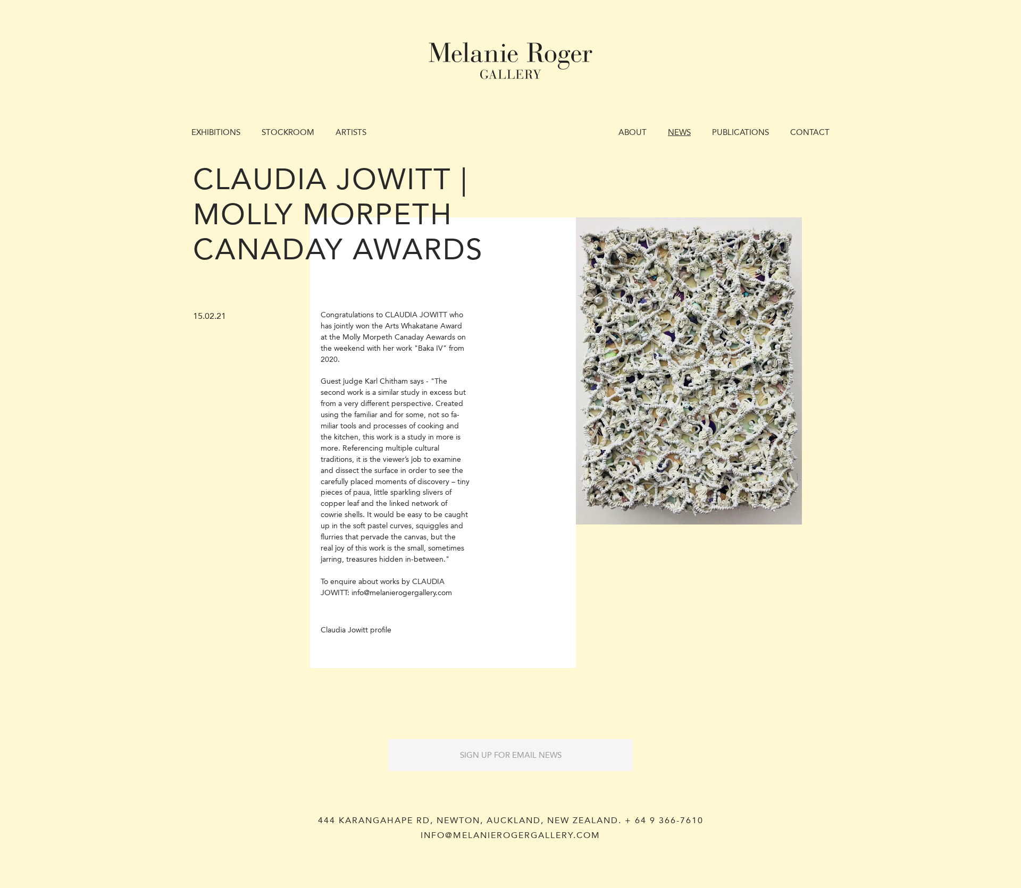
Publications (740, 132)
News (679, 132)
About (632, 132)
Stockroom (288, 132)
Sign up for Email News (511, 755)
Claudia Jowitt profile (356, 630)
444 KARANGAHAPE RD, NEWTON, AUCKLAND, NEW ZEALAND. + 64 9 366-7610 (511, 820)
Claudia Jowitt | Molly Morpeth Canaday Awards (338, 214)
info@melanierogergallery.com (510, 835)
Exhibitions (215, 132)
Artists (351, 132)
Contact (810, 132)
